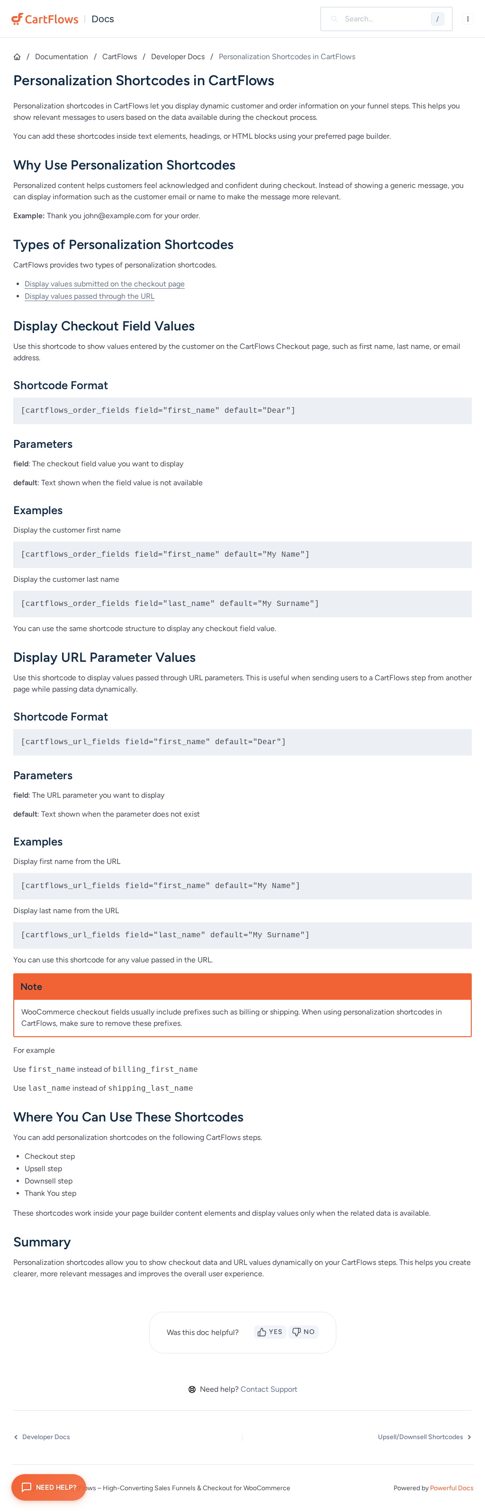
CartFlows (119, 56)
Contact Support (269, 1389)
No (309, 1332)
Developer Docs (178, 56)
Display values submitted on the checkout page (105, 283)
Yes (276, 1332)
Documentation (61, 56)
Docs (102, 19)
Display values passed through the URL (89, 296)
